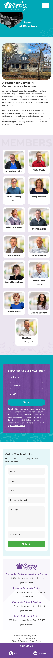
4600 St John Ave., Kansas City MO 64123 (27, 578)
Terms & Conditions (20, 641)
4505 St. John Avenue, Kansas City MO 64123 (26, 620)
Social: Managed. (29, 638)
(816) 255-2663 (11, 461)
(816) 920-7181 (32, 459)
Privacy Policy (35, 641)
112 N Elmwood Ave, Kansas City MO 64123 (26, 592)
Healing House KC (32, 635)
